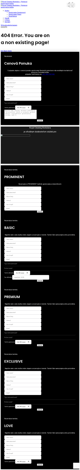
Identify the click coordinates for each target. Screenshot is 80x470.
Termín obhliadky (8, 273)
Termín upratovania (9, 107)
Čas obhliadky (8, 277)
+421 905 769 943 (48, 74)
